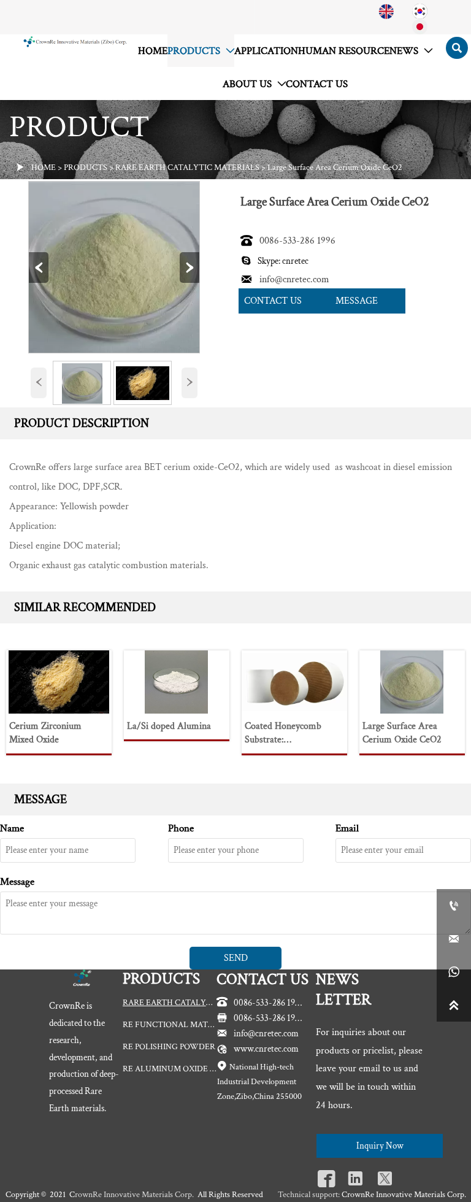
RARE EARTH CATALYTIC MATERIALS (187, 167)
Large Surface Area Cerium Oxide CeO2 (334, 167)
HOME (43, 167)
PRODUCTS (85, 167)
